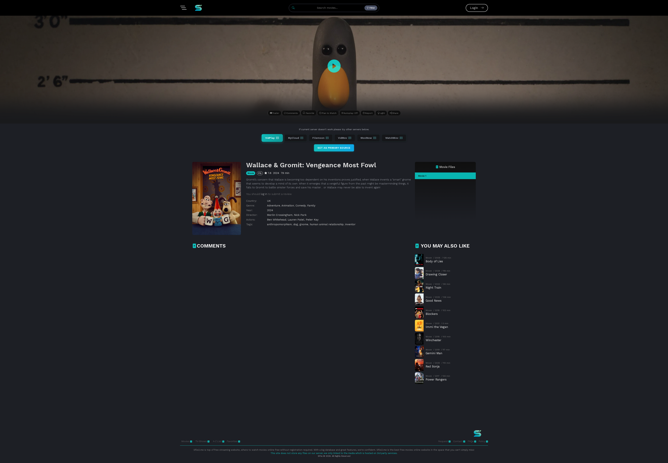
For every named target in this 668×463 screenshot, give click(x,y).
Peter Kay (312, 219)
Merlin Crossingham (279, 215)
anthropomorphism (279, 224)
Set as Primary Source (334, 147)
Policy (482, 441)
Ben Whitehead (276, 219)
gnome (304, 224)
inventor (350, 224)
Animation (287, 205)
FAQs (471, 441)
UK (269, 200)
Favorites (232, 441)
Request (443, 441)
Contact (458, 441)
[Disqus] (301, 297)
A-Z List (217, 441)
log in (264, 194)
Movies (185, 441)
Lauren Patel (296, 219)
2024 (270, 210)
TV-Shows (202, 441)
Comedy (301, 205)
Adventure (273, 205)
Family (311, 205)
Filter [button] (372, 8)
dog (295, 224)
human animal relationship (327, 224)
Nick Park (300, 215)
